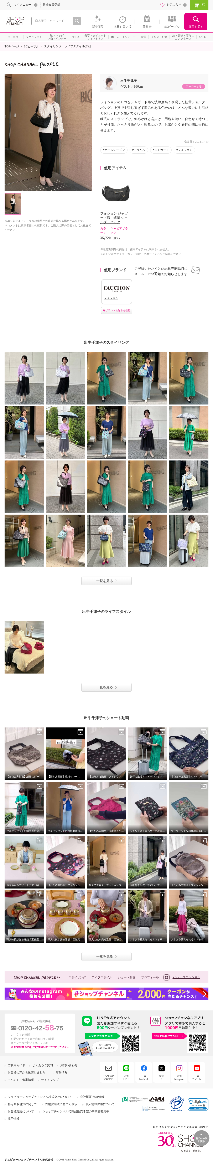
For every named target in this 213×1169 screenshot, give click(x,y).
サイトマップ (50, 1079)
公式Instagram (179, 1077)
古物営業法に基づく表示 (61, 1104)
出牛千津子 (128, 80)
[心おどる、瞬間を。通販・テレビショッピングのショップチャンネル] (15, 20)
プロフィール (150, 977)
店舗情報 (61, 1072)
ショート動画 (126, 977)
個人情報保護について (100, 1104)
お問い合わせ (69, 1065)
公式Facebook (144, 1077)
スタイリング (77, 977)
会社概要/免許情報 (92, 1096)
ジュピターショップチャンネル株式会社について (40, 1096)
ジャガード (161, 149)
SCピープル (31, 46)
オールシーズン (114, 149)
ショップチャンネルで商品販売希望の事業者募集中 (75, 1111)
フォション (185, 149)
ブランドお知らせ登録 (117, 310)
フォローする (193, 86)
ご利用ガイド (16, 1065)
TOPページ (12, 46)
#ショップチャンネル (186, 977)
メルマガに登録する (108, 1077)
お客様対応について (21, 1111)
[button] (198, 1104)
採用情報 (13, 1118)
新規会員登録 (51, 4)
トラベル (139, 149)
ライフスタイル (102, 977)
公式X (161, 1077)
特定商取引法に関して (22, 1104)
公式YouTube (196, 1077)
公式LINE (126, 1077)
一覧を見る (104, 581)
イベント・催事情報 (21, 1079)
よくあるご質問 (42, 1065)
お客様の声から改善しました (27, 1072)
